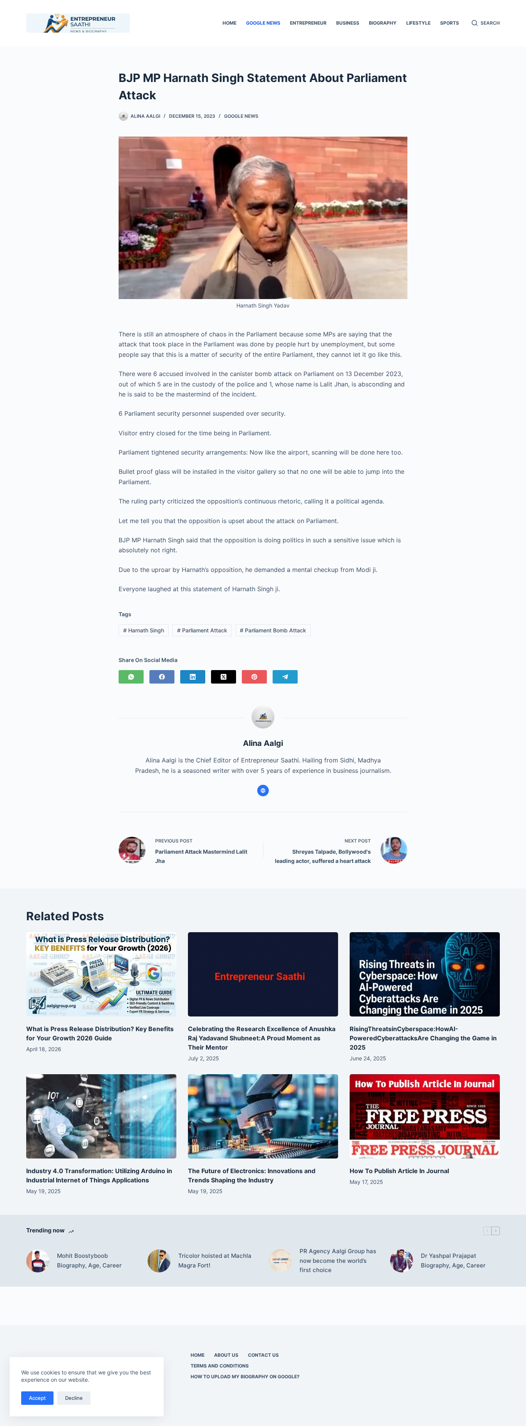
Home (229, 23)
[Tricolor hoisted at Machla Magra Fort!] (159, 1260)
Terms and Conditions (220, 1366)
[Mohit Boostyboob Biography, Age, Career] (37, 1260)
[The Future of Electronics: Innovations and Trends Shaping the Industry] (263, 1116)
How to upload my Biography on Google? (245, 1376)
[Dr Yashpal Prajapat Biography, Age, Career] (401, 1260)
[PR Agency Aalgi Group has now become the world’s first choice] (280, 1260)
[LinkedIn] (192, 677)
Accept (37, 1398)
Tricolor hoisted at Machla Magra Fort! (214, 1260)
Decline (74, 1398)
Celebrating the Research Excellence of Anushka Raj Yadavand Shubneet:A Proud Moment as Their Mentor (261, 1038)
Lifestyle (418, 23)
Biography (383, 23)
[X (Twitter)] (223, 677)
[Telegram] (285, 677)
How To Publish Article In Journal (399, 1171)
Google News (263, 23)
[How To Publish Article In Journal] (425, 1116)
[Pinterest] (254, 677)
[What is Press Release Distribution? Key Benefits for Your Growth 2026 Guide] (101, 974)
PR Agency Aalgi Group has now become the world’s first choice (338, 1260)
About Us (226, 1355)
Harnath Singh (143, 630)
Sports (449, 23)
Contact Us (263, 1355)
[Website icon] (263, 790)
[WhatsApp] (131, 677)
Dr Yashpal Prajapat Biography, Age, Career (453, 1260)
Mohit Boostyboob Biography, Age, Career (89, 1260)
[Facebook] (161, 677)
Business (347, 23)
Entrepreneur (308, 23)
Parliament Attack (202, 630)
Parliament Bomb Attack (273, 630)
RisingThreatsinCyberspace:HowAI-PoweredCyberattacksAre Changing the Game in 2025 (423, 1038)
